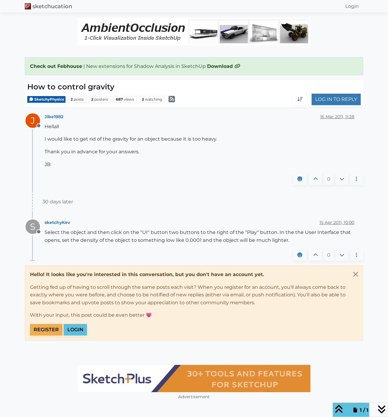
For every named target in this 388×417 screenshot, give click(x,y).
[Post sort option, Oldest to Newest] (300, 99)
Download (220, 66)
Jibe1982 (54, 116)
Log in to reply (336, 99)
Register (46, 329)
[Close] (355, 274)
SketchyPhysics (48, 99)
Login (75, 329)
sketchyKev (57, 222)
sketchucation (52, 6)
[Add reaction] (299, 179)
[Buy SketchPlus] (194, 378)
